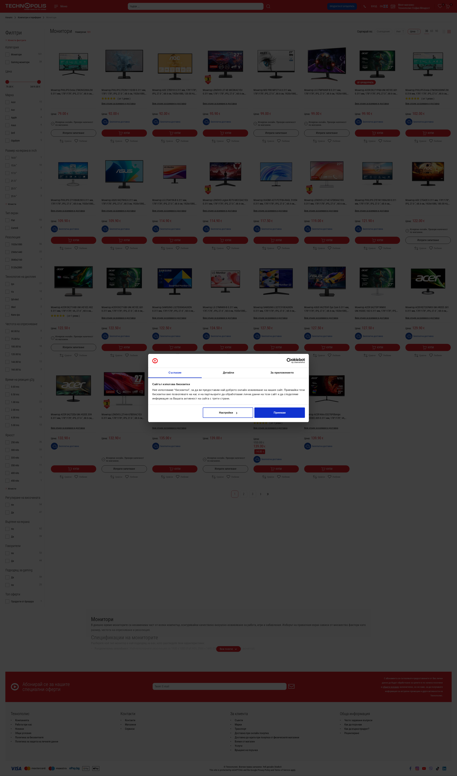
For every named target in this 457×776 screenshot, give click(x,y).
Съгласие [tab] (175, 372)
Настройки (226, 412)
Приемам (280, 412)
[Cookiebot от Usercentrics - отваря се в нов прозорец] (289, 361)
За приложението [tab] (282, 372)
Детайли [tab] (228, 372)
